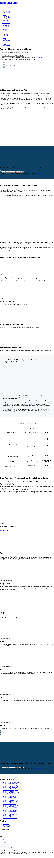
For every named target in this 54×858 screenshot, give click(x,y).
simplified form (39, 57)
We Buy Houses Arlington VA (9, 806)
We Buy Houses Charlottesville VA (11, 805)
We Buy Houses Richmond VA (10, 818)
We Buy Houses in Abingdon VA (10, 795)
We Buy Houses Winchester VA (10, 799)
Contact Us (5, 20)
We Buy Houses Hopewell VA (10, 813)
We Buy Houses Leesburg (8, 816)
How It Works (6, 10)
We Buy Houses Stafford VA (9, 793)
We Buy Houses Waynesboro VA (10, 787)
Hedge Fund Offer (9, 2)
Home (8, 7)
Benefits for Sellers (7, 12)
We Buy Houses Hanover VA (9, 788)
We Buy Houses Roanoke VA (9, 809)
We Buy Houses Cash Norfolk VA (10, 800)
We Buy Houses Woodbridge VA (10, 797)
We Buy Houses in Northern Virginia (11, 786)
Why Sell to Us (6, 11)
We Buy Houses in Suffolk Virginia (11, 782)
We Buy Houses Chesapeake (9, 804)
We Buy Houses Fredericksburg (10, 802)
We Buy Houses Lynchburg (9, 815)
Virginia (4, 39)
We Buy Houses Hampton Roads (10, 801)
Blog (7, 18)
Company (8, 16)
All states (5, 13)
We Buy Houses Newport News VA (11, 810)
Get (6, 23)
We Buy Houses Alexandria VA (10, 807)
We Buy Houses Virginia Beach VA (11, 792)
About (4, 15)
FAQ (4, 832)
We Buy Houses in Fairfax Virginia (10, 785)
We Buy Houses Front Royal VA (10, 790)
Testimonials (8, 17)
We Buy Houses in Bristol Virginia (10, 783)
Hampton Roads (6, 40)
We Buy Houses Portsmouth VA (10, 814)
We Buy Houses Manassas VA (9, 811)
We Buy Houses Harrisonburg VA (10, 796)
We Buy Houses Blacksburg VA (10, 791)
